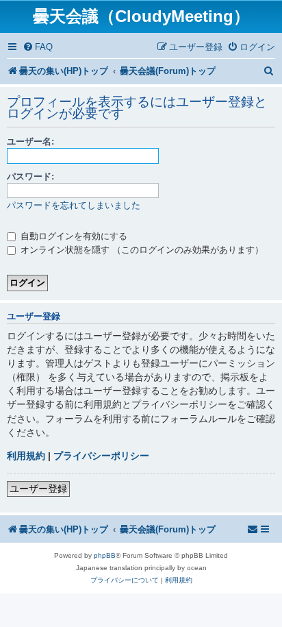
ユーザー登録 (38, 488)
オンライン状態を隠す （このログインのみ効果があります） (141, 250)
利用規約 (26, 455)
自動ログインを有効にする (72, 236)
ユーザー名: (30, 141)
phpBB (105, 555)
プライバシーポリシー (101, 455)
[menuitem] (38, 47)
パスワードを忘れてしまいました (73, 205)
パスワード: (30, 176)
